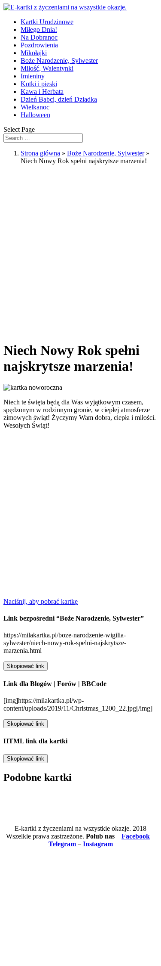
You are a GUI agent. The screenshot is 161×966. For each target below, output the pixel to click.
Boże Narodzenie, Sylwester (59, 60)
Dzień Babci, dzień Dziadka (59, 99)
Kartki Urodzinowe (47, 21)
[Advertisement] (80, 252)
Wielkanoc (35, 107)
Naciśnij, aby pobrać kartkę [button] (40, 601)
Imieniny (33, 76)
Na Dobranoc (39, 37)
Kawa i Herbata (42, 91)
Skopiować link (25, 666)
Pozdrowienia (39, 45)
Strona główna (40, 153)
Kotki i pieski (39, 83)
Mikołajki (34, 52)
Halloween (35, 114)
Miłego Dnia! (39, 29)
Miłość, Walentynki (47, 68)
